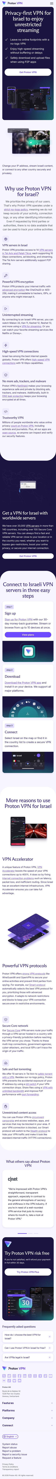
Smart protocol (37, 984)
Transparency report (10, 1469)
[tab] (22, 1233)
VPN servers (32, 525)
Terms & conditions (10, 1467)
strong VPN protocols (33, 973)
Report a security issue (14, 1454)
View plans (28, 634)
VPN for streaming (31, 326)
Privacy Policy (8, 1464)
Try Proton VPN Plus (28, 1272)
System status (10, 1444)
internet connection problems (18, 878)
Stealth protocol (38, 1130)
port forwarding (30, 1094)
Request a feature (11, 1457)
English (10, 1436)
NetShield (22, 385)
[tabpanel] (28, 1199)
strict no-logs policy (16, 209)
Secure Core (13, 1030)
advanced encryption (13, 289)
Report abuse (9, 1447)
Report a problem (11, 1450)
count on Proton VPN (22, 425)
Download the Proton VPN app (23, 682)
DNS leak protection (13, 396)
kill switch (31, 1084)
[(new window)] (4, 1376)
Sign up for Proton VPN (18, 619)
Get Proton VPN (28, 72)
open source (9, 432)
